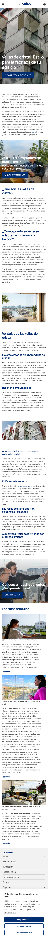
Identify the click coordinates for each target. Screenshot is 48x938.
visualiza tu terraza (15, 175)
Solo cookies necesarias (24, 926)
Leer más (6, 671)
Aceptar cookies (24, 919)
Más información (10, 913)
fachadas (35, 132)
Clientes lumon (12, 594)
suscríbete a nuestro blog (18, 75)
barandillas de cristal (24, 486)
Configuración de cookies (24, 932)
